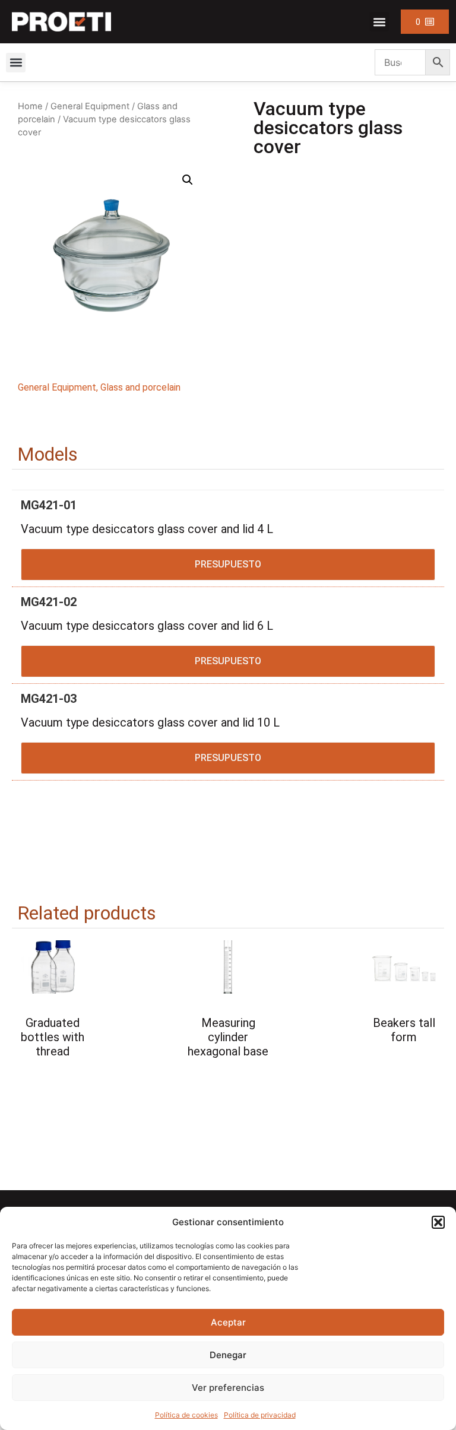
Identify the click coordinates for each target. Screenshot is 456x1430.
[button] (438, 1222)
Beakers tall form (404, 1030)
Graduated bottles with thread (52, 1037)
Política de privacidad (260, 1414)
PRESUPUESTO (228, 564)
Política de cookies (186, 1414)
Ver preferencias (228, 1387)
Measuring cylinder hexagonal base (228, 1037)
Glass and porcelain (140, 387)
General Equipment (89, 106)
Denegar (228, 1355)
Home (30, 106)
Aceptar (228, 1322)
